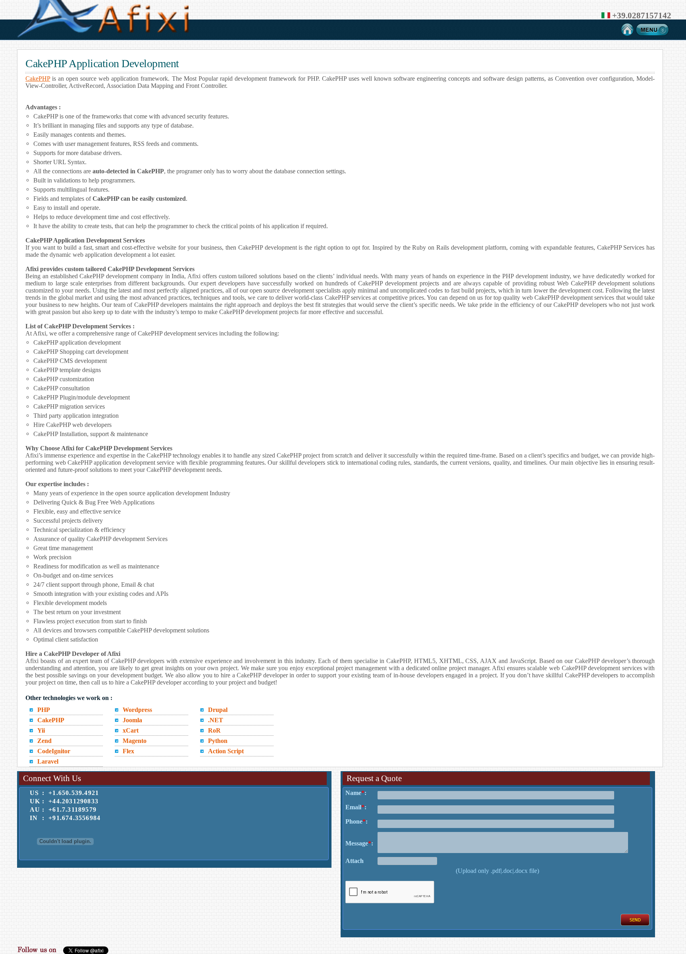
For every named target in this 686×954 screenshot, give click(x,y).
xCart (131, 730)
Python (217, 741)
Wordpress (137, 710)
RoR (214, 730)
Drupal (217, 710)
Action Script (226, 751)
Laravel (47, 761)
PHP (43, 710)
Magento (134, 741)
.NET (215, 720)
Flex (128, 751)
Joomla (132, 720)
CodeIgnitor (53, 751)
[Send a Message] (634, 923)
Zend (44, 741)
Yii (41, 730)
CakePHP (37, 78)
